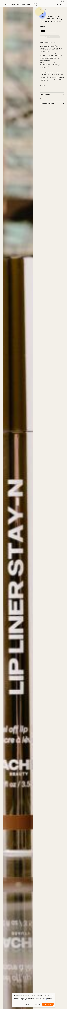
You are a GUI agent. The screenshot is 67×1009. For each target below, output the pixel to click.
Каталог (42, 10)
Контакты (25, 1)
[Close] (53, 995)
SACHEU (42, 13)
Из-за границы (62, 10)
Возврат (13, 1)
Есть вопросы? (19, 1)
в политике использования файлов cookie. (41, 999)
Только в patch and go (51, 10)
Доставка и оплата (7, 1)
